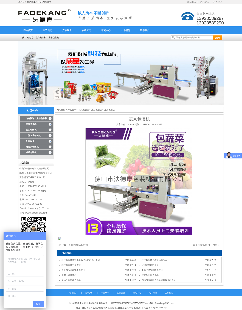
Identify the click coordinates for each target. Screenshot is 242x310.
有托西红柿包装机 (78, 244)
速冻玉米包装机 (68, 275)
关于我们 (47, 30)
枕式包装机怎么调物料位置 (154, 260)
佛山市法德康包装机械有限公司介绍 (159, 280)
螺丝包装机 (31, 152)
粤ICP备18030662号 (157, 307)
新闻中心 (106, 30)
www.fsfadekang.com (36, 213)
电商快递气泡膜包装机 (36, 118)
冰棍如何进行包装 (150, 265)
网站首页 (28, 30)
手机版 (144, 307)
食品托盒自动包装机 (71, 280)
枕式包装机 (31, 124)
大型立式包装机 (33, 135)
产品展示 (67, 30)
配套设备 (30, 141)
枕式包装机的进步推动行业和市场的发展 (80, 260)
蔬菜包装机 (96, 110)
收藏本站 (191, 2)
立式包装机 (31, 130)
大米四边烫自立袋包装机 (73, 270)
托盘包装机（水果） (209, 244)
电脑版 (137, 307)
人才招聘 (125, 30)
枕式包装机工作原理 (71, 265)
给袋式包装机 (32, 147)
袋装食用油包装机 (150, 275)
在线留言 (204, 2)
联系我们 (217, 2)
